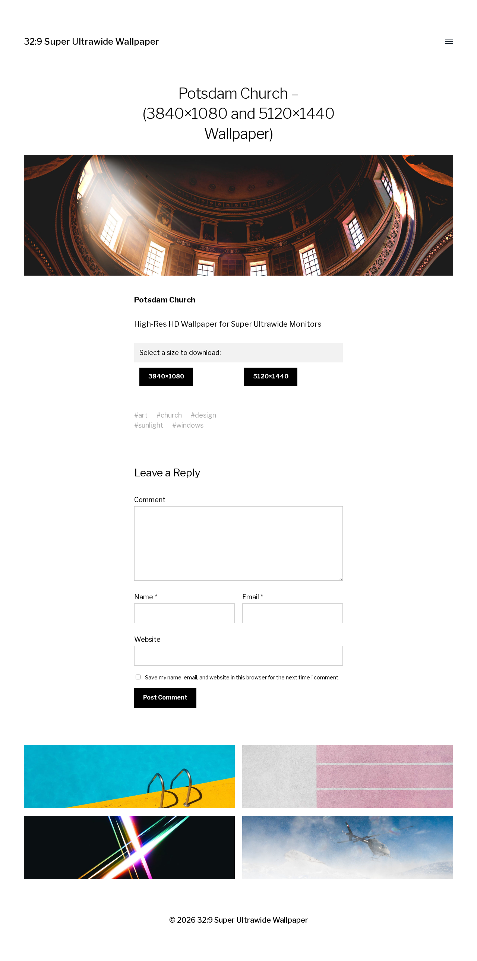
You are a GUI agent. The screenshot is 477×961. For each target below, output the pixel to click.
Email (252, 597)
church (171, 415)
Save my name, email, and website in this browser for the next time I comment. (242, 677)
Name (145, 597)
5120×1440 (270, 376)
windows (189, 425)
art (143, 415)
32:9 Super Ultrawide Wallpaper (91, 41)
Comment (149, 500)
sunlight (150, 425)
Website (147, 639)
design (205, 415)
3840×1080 (166, 376)
